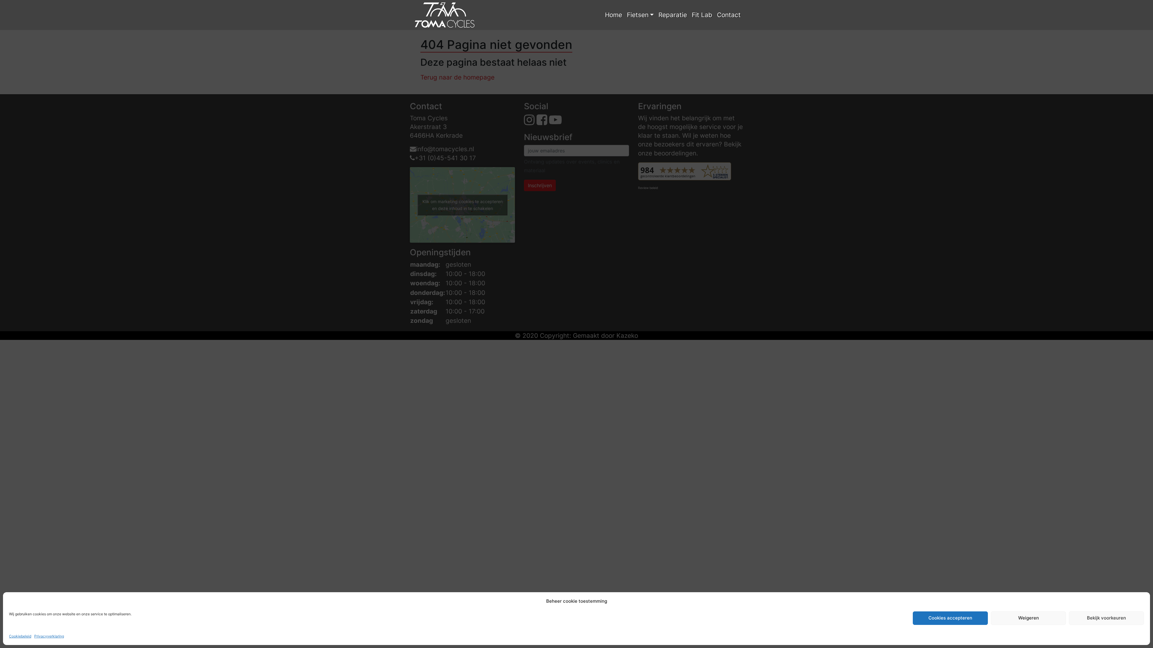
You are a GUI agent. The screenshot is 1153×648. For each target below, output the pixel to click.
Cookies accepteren (950, 618)
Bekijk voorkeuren (1106, 618)
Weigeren (1028, 618)
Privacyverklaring (49, 636)
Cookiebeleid (20, 636)
